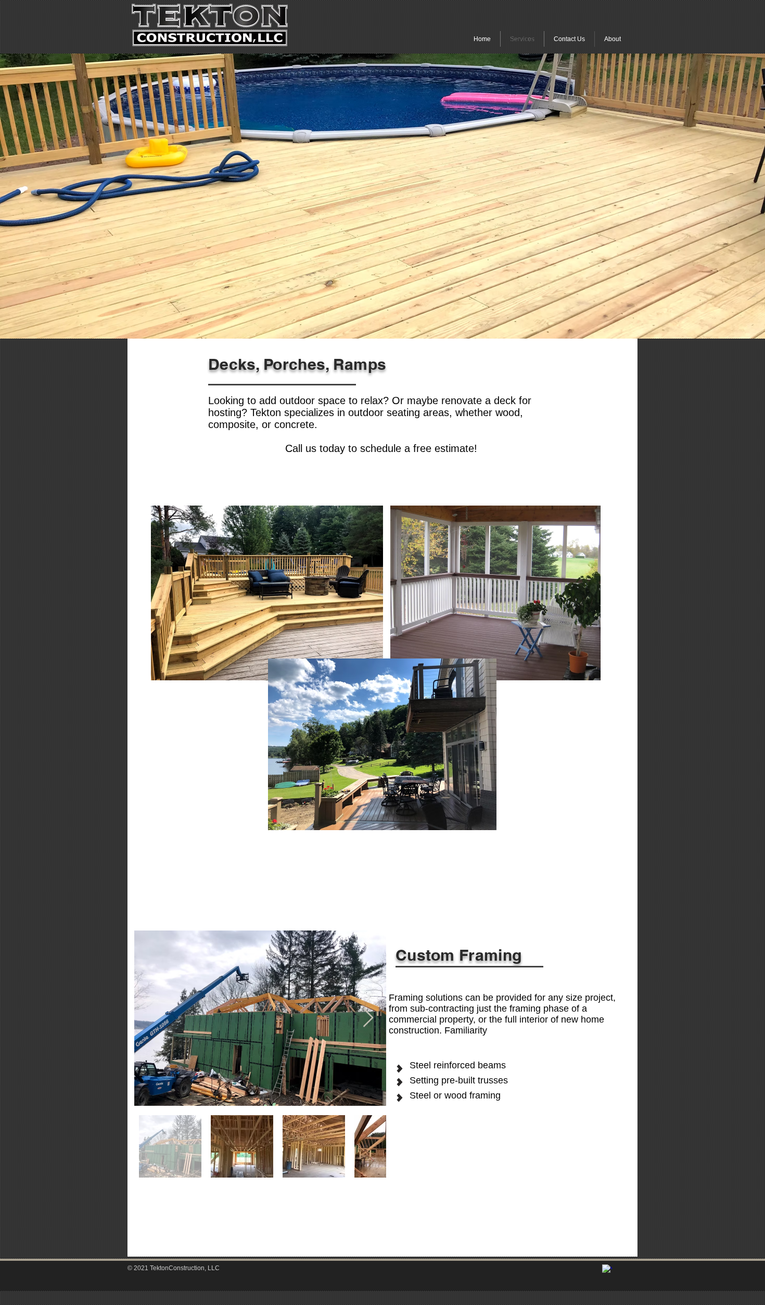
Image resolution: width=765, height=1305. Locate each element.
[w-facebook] (607, 1269)
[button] (382, 196)
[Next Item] (368, 1018)
